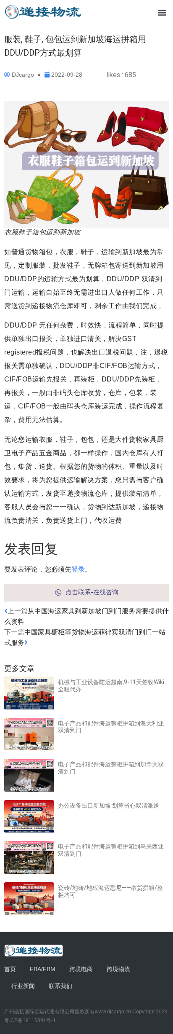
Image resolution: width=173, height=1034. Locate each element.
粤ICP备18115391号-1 (30, 1020)
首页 (10, 969)
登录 (78, 569)
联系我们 (60, 986)
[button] (162, 12)
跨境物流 (118, 969)
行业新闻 (23, 986)
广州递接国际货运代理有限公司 (39, 1012)
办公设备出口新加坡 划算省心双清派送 (108, 805)
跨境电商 (81, 969)
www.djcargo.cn (113, 1012)
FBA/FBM (42, 969)
